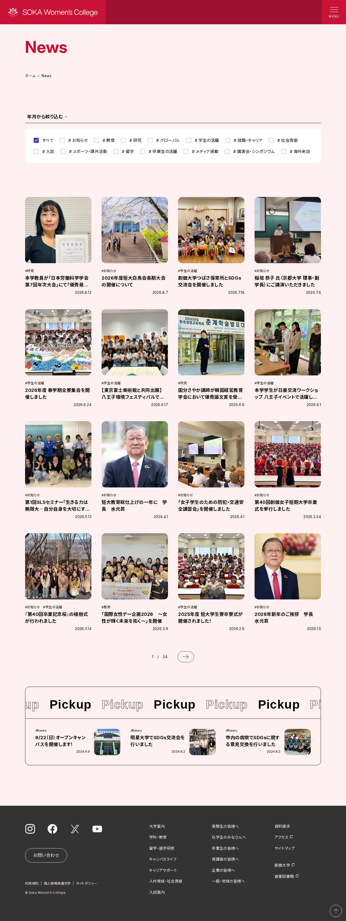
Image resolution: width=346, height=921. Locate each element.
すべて (48, 140)
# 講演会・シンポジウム (254, 151)
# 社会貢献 (287, 140)
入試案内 (157, 892)
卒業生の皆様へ (225, 848)
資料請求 (282, 826)
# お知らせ (78, 140)
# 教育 (109, 140)
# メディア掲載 (205, 151)
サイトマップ (285, 848)
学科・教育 (158, 837)
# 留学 (128, 151)
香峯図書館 (284, 876)
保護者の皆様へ (225, 859)
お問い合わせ (46, 855)
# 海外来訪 (300, 151)
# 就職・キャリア (248, 140)
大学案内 (157, 826)
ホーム (30, 76)
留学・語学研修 (162, 848)
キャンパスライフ (163, 859)
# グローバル (168, 140)
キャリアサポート (163, 870)
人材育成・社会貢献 (166, 881)
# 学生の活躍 (207, 140)
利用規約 (32, 883)
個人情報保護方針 (57, 883)
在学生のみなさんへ (229, 837)
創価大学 (282, 865)
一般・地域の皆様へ (228, 881)
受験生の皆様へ (225, 826)
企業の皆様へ (223, 870)
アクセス (282, 837)
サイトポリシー (87, 883)
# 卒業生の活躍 (163, 151)
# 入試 (48, 151)
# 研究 (135, 140)
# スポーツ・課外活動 (88, 151)
